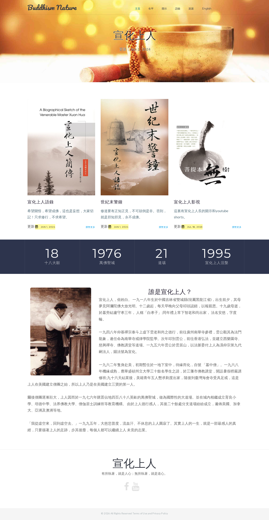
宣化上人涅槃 (216, 263)
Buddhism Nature (51, 7)
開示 (164, 8)
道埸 (162, 263)
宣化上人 (134, 463)
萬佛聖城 (107, 263)
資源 (191, 8)
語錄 (177, 8)
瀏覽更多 (90, 227)
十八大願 (52, 263)
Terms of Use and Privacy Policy (150, 513)
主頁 (137, 8)
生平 (151, 8)
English (206, 8)
